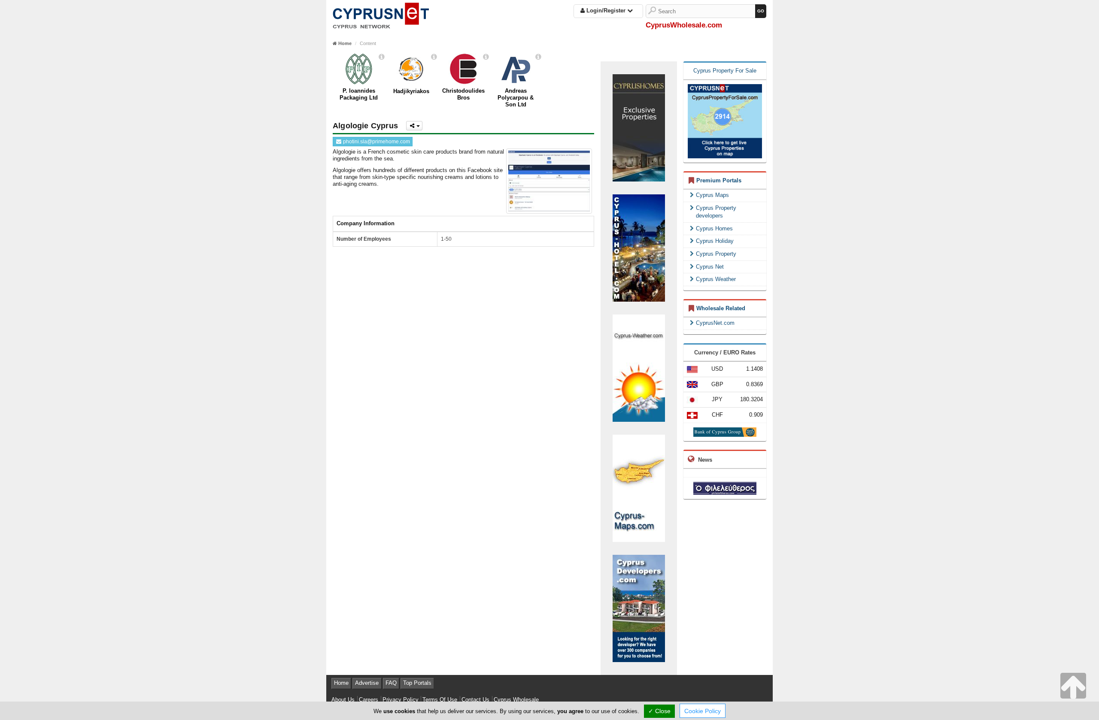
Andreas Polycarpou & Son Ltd (516, 98)
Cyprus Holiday (715, 241)
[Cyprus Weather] (639, 367)
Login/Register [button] (606, 10)
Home (341, 683)
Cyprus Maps (712, 195)
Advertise (367, 683)
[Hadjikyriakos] (411, 69)
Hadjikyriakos (411, 91)
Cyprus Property (716, 254)
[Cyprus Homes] (639, 127)
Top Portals (417, 683)
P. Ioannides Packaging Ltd (359, 94)
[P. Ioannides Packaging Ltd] (358, 69)
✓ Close (659, 711)
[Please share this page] (414, 125)
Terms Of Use (439, 699)
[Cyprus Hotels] (639, 247)
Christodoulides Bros (463, 94)
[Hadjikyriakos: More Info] (434, 57)
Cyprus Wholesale (516, 699)
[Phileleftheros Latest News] (724, 488)
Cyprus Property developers (716, 212)
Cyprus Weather (716, 279)
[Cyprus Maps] (639, 487)
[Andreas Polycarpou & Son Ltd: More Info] (538, 57)
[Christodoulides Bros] (463, 69)
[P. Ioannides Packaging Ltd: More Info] (382, 57)
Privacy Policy (401, 699)
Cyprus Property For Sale (724, 70)
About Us (343, 699)
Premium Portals (718, 180)
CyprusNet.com (715, 323)
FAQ (391, 683)
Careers (368, 699)
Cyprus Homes (714, 228)
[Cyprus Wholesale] (381, 14)
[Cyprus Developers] (639, 608)
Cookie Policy (702, 711)
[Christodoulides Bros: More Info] (486, 57)
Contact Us (475, 699)
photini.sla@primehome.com (376, 142)
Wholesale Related (720, 308)
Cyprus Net (710, 266)
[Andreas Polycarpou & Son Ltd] (516, 69)
